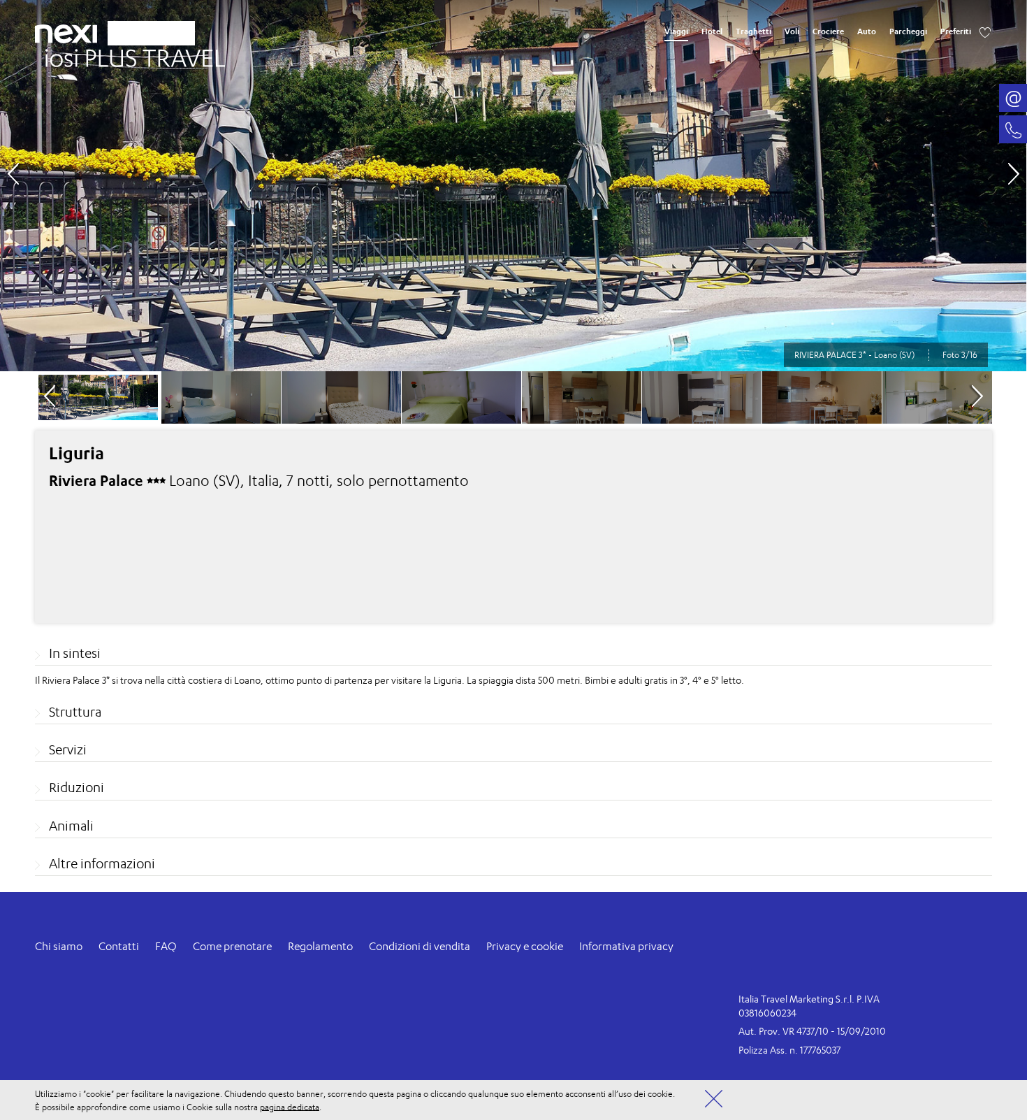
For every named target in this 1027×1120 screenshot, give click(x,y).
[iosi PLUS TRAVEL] (130, 54)
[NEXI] (71, 31)
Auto (866, 31)
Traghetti (753, 31)
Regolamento (320, 946)
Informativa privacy (626, 946)
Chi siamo (58, 946)
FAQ (166, 946)
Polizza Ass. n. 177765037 (789, 1050)
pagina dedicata (289, 1106)
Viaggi (676, 31)
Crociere (828, 31)
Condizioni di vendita (419, 946)
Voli (792, 31)
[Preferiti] (985, 31)
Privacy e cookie (524, 946)
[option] (513, 185)
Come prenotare (232, 946)
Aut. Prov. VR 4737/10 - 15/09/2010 (812, 1031)
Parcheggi (908, 31)
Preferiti (955, 31)
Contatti (119, 946)
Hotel (711, 31)
